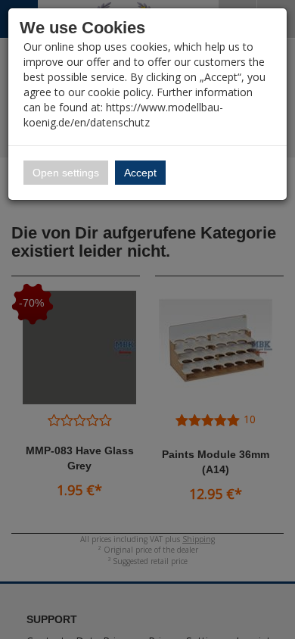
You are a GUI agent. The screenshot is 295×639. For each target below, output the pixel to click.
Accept (140, 173)
